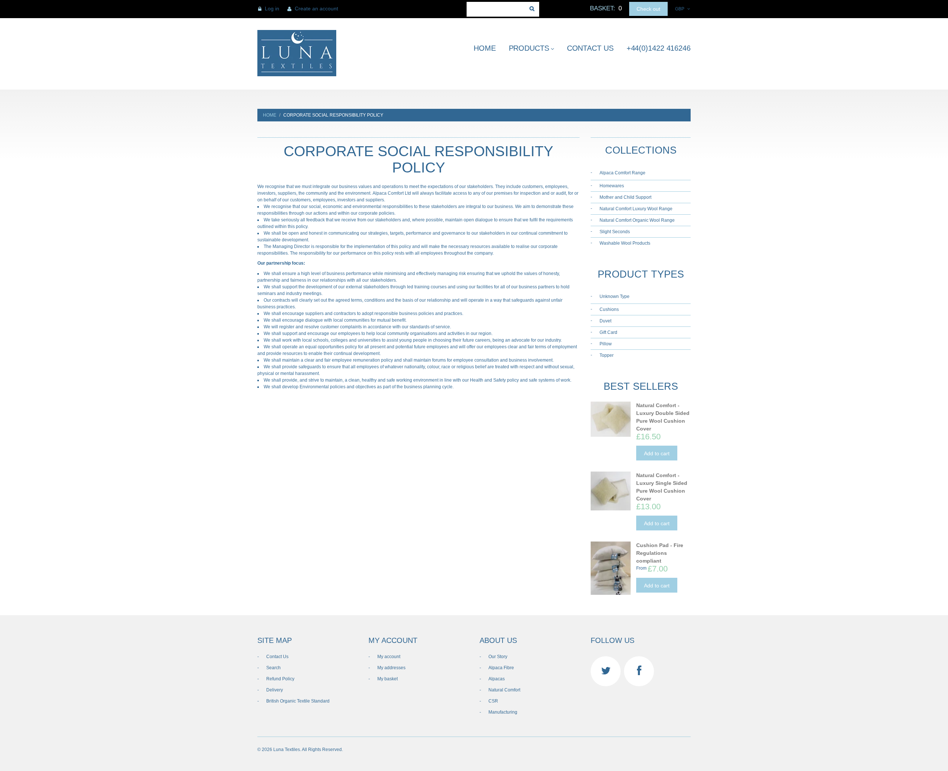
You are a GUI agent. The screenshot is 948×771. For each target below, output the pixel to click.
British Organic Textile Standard (298, 701)
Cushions (609, 309)
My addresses (391, 667)
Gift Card (608, 332)
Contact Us (590, 48)
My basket (387, 678)
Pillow (606, 343)
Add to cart (657, 453)
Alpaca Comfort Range (622, 172)
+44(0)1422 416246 (659, 48)
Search (273, 667)
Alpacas (496, 678)
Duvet (605, 321)
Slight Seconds (615, 231)
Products (529, 48)
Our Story (497, 656)
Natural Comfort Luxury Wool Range (636, 208)
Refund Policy (280, 678)
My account (388, 656)
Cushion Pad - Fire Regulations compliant (659, 553)
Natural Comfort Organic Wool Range (637, 220)
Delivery (274, 690)
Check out (648, 9)
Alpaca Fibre (501, 667)
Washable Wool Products (625, 243)
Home (485, 48)
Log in (272, 8)
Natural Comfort (504, 690)
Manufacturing (502, 712)
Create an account (316, 8)
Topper (607, 355)
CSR (493, 701)
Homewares (612, 185)
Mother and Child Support (625, 197)
